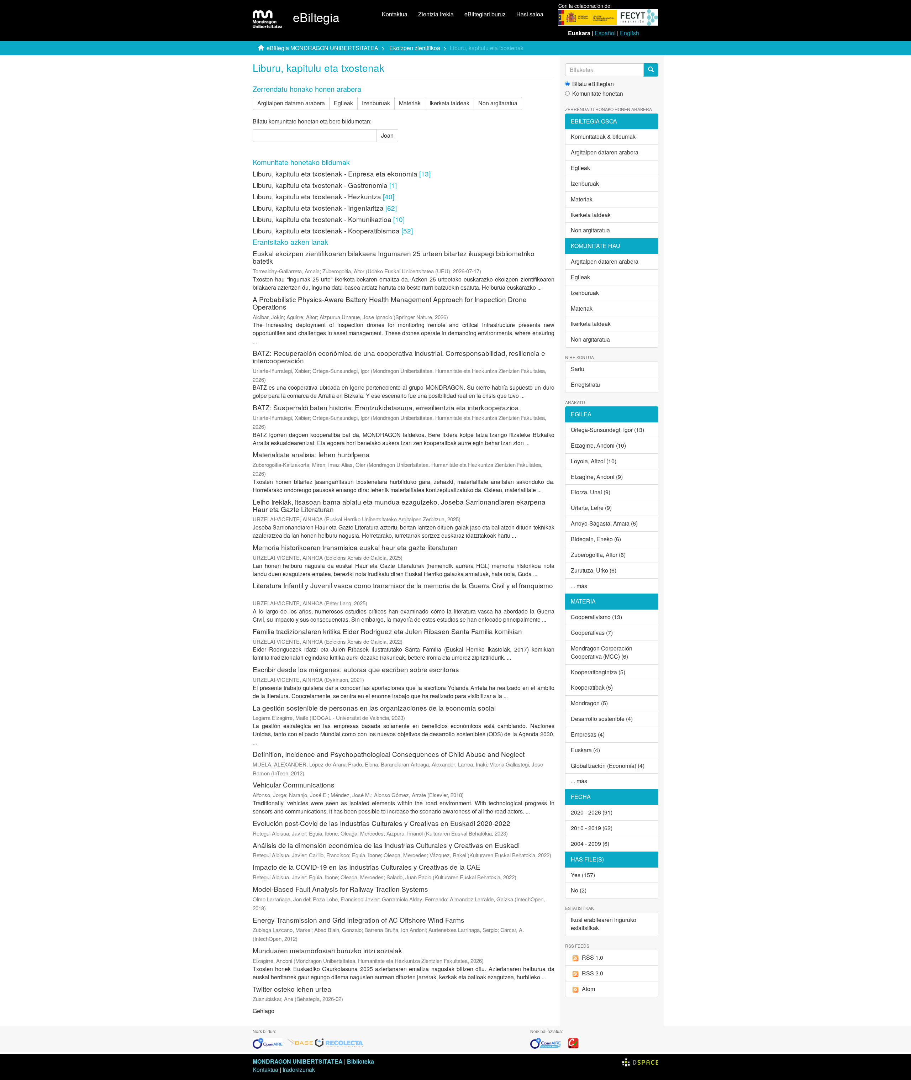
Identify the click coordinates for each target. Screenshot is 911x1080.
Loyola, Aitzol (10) (593, 461)
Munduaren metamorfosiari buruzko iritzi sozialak (327, 950)
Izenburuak (376, 103)
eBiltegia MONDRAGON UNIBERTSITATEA (322, 48)
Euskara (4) (585, 750)
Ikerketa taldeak (449, 103)
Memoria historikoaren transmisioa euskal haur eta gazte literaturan (355, 547)
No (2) (578, 890)
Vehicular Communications (294, 784)
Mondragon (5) (589, 703)
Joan (387, 135)
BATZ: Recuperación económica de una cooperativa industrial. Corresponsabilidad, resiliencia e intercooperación (399, 356)
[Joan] (650, 70)
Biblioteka (360, 1061)
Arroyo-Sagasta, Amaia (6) (604, 523)
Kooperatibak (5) (592, 687)
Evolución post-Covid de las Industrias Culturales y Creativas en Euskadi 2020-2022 (381, 823)
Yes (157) (583, 875)
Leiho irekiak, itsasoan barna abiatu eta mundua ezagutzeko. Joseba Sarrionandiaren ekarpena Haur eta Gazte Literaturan (399, 505)
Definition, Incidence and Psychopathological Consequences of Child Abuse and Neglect (389, 754)
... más (579, 586)
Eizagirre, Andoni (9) (597, 477)
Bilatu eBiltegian (593, 84)
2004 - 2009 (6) (590, 843)
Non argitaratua (497, 103)
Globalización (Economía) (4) (607, 766)
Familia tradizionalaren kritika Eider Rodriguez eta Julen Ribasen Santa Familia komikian (387, 631)
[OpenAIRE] (269, 1042)
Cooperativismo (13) (596, 617)
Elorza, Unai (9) (590, 492)
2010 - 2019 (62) (591, 828)
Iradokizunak (299, 1069)
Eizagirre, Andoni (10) (598, 445)
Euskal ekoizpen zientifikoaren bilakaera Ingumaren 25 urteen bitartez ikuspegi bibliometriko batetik (394, 256)
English (629, 33)
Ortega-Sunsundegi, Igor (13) (607, 430)
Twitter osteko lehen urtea (292, 989)
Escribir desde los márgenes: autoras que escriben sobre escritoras (356, 669)
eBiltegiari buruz (485, 14)
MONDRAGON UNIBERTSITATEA (298, 1061)
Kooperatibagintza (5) (598, 672)
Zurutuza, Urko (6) (593, 570)
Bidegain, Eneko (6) (596, 539)
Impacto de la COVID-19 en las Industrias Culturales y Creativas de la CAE (366, 866)
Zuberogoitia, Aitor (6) (598, 554)
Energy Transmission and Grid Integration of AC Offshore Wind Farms (358, 919)
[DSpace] (640, 1061)
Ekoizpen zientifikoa (414, 48)
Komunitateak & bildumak (603, 136)
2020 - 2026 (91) (591, 812)
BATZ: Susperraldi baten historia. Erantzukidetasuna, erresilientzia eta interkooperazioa (386, 407)
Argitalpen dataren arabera (291, 103)
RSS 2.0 (592, 973)
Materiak (410, 103)
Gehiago (263, 1011)
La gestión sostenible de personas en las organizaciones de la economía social (374, 707)
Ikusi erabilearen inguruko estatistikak (603, 924)
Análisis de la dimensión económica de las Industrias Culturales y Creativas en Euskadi (386, 845)
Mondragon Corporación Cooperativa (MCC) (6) (601, 652)
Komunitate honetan (597, 94)
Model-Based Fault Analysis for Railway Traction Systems (340, 889)
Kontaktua (394, 14)
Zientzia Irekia (436, 14)
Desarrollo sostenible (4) (602, 719)
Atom (588, 989)
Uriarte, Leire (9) (591, 508)
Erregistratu (585, 384)
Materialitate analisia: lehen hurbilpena (311, 454)
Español (605, 33)
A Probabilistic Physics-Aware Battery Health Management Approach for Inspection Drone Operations (390, 302)
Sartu (577, 369)
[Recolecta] (339, 1042)
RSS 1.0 (592, 957)
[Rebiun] (573, 1042)
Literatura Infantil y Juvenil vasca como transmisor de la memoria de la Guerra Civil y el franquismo (403, 585)
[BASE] (300, 1042)
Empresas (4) (588, 734)
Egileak (343, 103)
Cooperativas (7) (592, 632)
